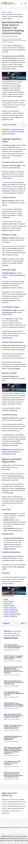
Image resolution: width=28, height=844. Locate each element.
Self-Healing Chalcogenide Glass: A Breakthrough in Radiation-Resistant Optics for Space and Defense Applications (13, 750)
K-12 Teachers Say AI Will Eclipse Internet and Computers (12, 762)
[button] (25, 4)
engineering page (7, 230)
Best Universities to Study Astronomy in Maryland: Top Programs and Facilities (13, 715)
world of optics (8, 492)
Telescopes (19, 661)
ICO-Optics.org (13, 799)
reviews (4, 804)
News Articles (8, 603)
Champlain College (8, 273)
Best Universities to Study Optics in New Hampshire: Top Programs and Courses (13, 452)
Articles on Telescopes (10, 616)
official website (15, 368)
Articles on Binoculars (10, 607)
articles (22, 801)
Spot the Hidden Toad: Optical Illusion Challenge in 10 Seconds (14, 693)
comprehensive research (9, 60)
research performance (16, 476)
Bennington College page (9, 410)
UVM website (6, 191)
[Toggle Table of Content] (22, 125)
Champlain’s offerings (8, 300)
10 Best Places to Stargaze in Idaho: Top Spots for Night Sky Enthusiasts (13, 657)
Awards (18, 675)
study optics (17, 45)
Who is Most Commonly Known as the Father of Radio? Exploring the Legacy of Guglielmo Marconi (13, 775)
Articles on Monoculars (11, 612)
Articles (6, 599)
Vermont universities (8, 556)
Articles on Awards (9, 605)
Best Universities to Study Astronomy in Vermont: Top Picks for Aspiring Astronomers (13, 131)
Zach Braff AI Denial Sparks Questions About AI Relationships (13, 737)
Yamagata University (10, 548)
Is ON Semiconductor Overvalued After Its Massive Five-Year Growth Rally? (13, 646)
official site (5, 265)
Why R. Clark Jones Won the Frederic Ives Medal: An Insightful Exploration (13, 726)
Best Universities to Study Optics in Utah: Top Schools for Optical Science (13, 633)
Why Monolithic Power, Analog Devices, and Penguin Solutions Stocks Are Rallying (13, 704)
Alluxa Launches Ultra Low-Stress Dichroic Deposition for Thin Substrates (14, 682)
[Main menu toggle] (21, 3)
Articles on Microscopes (11, 610)
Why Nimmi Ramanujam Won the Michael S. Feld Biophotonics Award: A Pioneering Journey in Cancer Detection (13, 670)
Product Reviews (9, 601)
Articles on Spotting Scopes (12, 614)
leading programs (10, 145)
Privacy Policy (23, 827)
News (17, 649)
